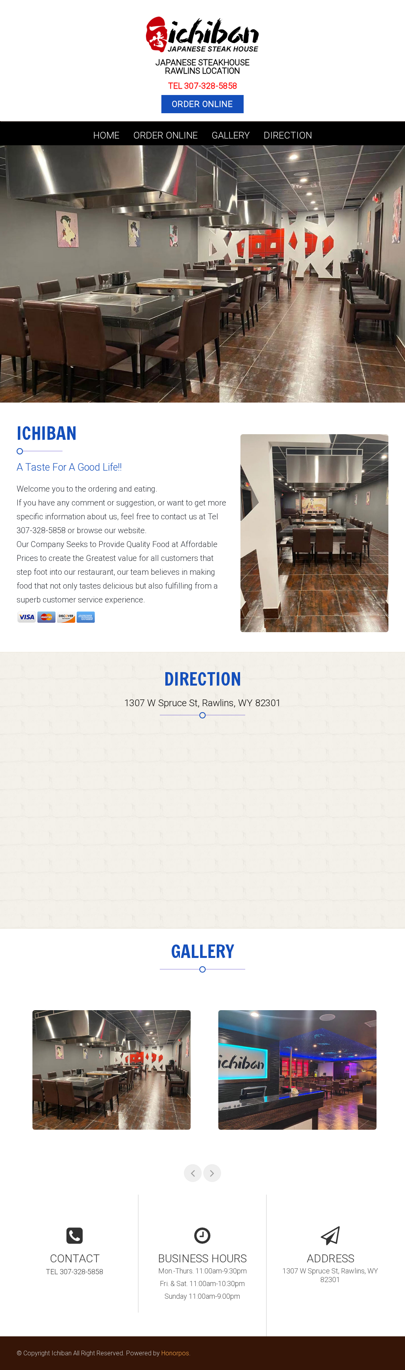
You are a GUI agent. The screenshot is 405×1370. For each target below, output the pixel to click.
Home (106, 135)
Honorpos (175, 1353)
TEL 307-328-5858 (202, 86)
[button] (13, 271)
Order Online (202, 104)
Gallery (231, 135)
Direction (288, 135)
